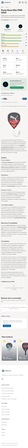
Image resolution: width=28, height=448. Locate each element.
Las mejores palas (6, 396)
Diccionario (4, 406)
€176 (25, 98)
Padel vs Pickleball (6, 414)
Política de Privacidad (6, 445)
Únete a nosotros (13, 106)
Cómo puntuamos (6, 409)
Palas (2, 7)
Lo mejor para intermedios (8, 393)
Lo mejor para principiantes (8, 390)
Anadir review (7, 325)
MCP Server (4, 425)
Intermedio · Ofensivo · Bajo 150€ (9, 399)
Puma (7, 7)
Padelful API (4, 422)
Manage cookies (14, 445)
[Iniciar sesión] (19, 2)
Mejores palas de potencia (8, 388)
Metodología (7, 31)
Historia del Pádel (5, 412)
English (3, 432)
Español (3, 435)
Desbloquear (19, 31)
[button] (20, 28)
